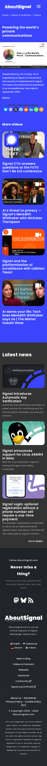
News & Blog (23, 658)
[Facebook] (21, 109)
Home (5, 15)
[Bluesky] (5, 109)
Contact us (11, 750)
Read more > (30, 634)
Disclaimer (30, 698)
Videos (37, 15)
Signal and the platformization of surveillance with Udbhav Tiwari (23, 266)
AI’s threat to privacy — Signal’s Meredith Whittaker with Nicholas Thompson (22, 216)
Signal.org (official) (22, 686)
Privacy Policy (14, 701)
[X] (16, 109)
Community (22, 681)
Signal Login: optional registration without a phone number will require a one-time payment (20, 511)
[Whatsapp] (36, 109)
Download (23, 675)
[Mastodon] (10, 109)
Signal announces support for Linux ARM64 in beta (22, 454)
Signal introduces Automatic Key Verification (17, 397)
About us (16, 698)
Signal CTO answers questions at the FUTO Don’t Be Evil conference (22, 167)
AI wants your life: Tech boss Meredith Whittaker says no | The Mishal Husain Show (22, 317)
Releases (24, 669)
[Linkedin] (31, 109)
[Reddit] (26, 109)
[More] (41, 109)
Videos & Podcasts (21, 15)
